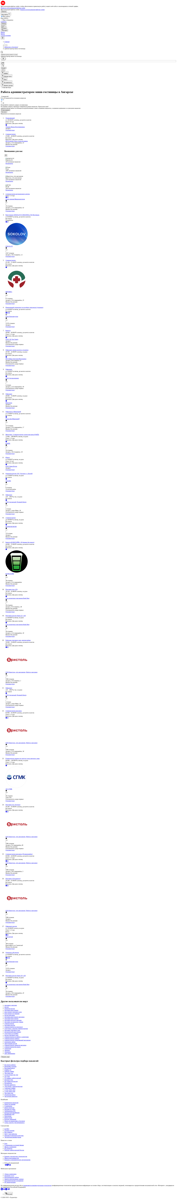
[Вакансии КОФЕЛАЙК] (90, 561)
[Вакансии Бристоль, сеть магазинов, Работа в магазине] (90, 659)
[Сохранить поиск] (2, 63)
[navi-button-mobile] (2, 37)
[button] (3, 32)
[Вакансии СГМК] (90, 777)
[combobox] (9, 55)
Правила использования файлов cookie (32, 9)
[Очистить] (3, 58)
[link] (4, 28)
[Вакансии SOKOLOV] (90, 234)
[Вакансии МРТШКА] (90, 279)
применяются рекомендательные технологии (37, 1185)
